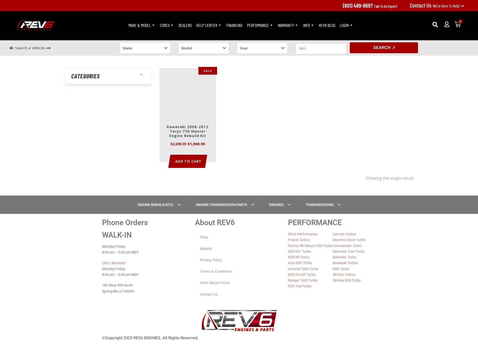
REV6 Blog (327, 25)
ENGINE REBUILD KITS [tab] (156, 205)
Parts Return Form (215, 282)
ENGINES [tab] (276, 205)
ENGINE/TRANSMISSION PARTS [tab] (221, 205)
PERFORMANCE (258, 25)
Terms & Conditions (216, 271)
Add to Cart (188, 161)
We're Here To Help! (435, 5)
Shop (204, 237)
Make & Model (139, 25)
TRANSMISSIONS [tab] (320, 205)
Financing (234, 25)
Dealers (185, 25)
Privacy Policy (211, 259)
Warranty (286, 25)
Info (306, 25)
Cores (165, 25)
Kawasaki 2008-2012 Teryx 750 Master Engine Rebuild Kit (188, 131)
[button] (435, 25)
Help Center (206, 25)
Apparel (206, 248)
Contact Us (209, 294)
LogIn (344, 25)
